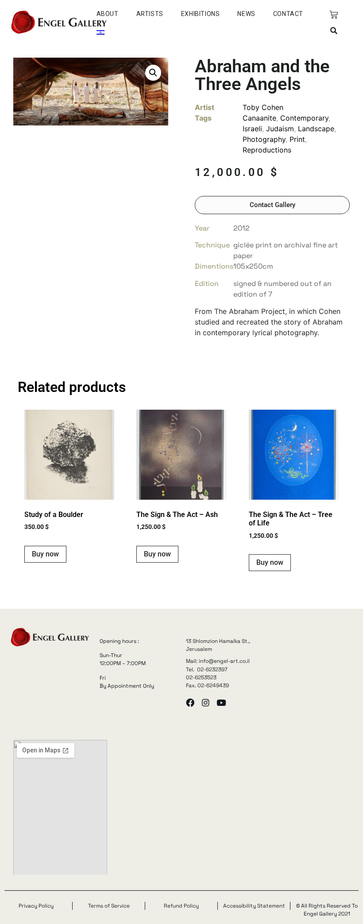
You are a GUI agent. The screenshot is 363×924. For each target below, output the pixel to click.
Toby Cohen (263, 107)
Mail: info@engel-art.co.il (218, 661)
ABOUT (108, 13)
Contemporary (304, 118)
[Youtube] (221, 702)
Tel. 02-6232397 (207, 669)
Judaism (280, 128)
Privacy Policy (36, 905)
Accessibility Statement (254, 905)
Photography (264, 139)
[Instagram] (205, 702)
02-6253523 (201, 677)
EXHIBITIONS (200, 13)
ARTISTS (149, 13)
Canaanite (259, 118)
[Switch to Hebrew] (100, 32)
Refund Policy (181, 905)
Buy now (45, 554)
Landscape (316, 128)
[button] (333, 30)
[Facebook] (190, 702)
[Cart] (333, 14)
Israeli (252, 128)
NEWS (246, 13)
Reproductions (267, 149)
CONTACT (288, 13)
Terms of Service (109, 905)
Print (297, 139)
